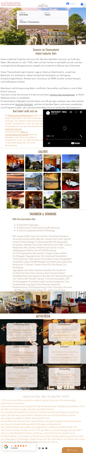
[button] (82, 3)
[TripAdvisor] (43, 448)
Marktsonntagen (61, 335)
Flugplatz (65, 357)
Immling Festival (20, 329)
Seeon (21, 357)
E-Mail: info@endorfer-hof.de (11, 5)
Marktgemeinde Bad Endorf (20, 115)
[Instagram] (39, 448)
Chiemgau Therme (13, 129)
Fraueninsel (29, 352)
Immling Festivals (24, 104)
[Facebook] (46, 448)
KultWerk (15, 337)
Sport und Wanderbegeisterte (17, 376)
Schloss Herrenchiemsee (62, 94)
